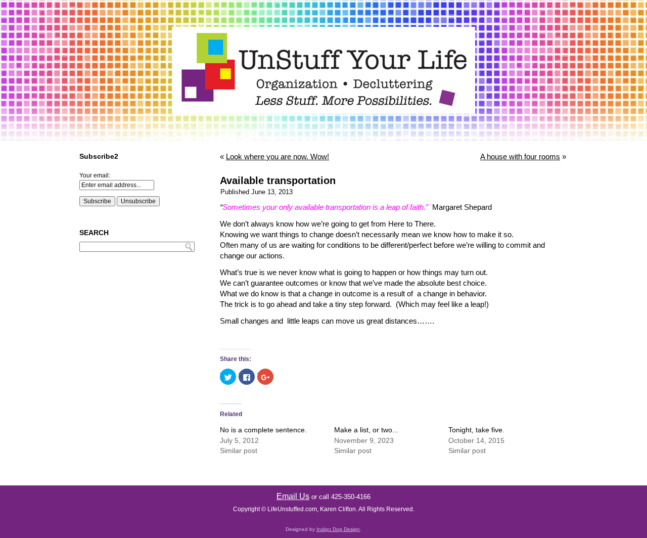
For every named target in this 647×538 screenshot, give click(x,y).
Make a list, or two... (366, 430)
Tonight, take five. (476, 430)
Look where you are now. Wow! (277, 156)
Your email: (94, 175)
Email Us (292, 496)
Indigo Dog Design (338, 529)
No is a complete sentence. (263, 430)
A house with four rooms (520, 156)
